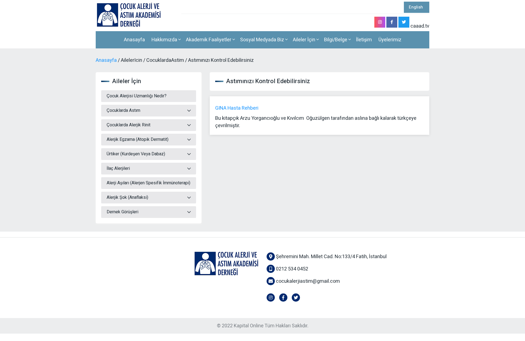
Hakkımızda (164, 39)
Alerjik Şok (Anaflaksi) (127, 197)
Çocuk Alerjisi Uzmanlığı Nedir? (137, 96)
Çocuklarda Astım (123, 110)
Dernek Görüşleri (122, 212)
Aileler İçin (304, 39)
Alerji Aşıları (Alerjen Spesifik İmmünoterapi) (148, 183)
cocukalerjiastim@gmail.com (308, 281)
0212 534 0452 (291, 269)
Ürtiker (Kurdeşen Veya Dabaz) (136, 154)
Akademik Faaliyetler (209, 39)
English (416, 7)
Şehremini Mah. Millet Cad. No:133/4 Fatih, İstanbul (331, 256)
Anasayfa (134, 39)
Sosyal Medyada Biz (262, 39)
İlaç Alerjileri (118, 168)
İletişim (364, 39)
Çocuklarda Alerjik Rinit (128, 125)
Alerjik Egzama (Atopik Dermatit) (137, 139)
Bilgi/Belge (336, 39)
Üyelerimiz (389, 39)
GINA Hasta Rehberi (236, 108)
